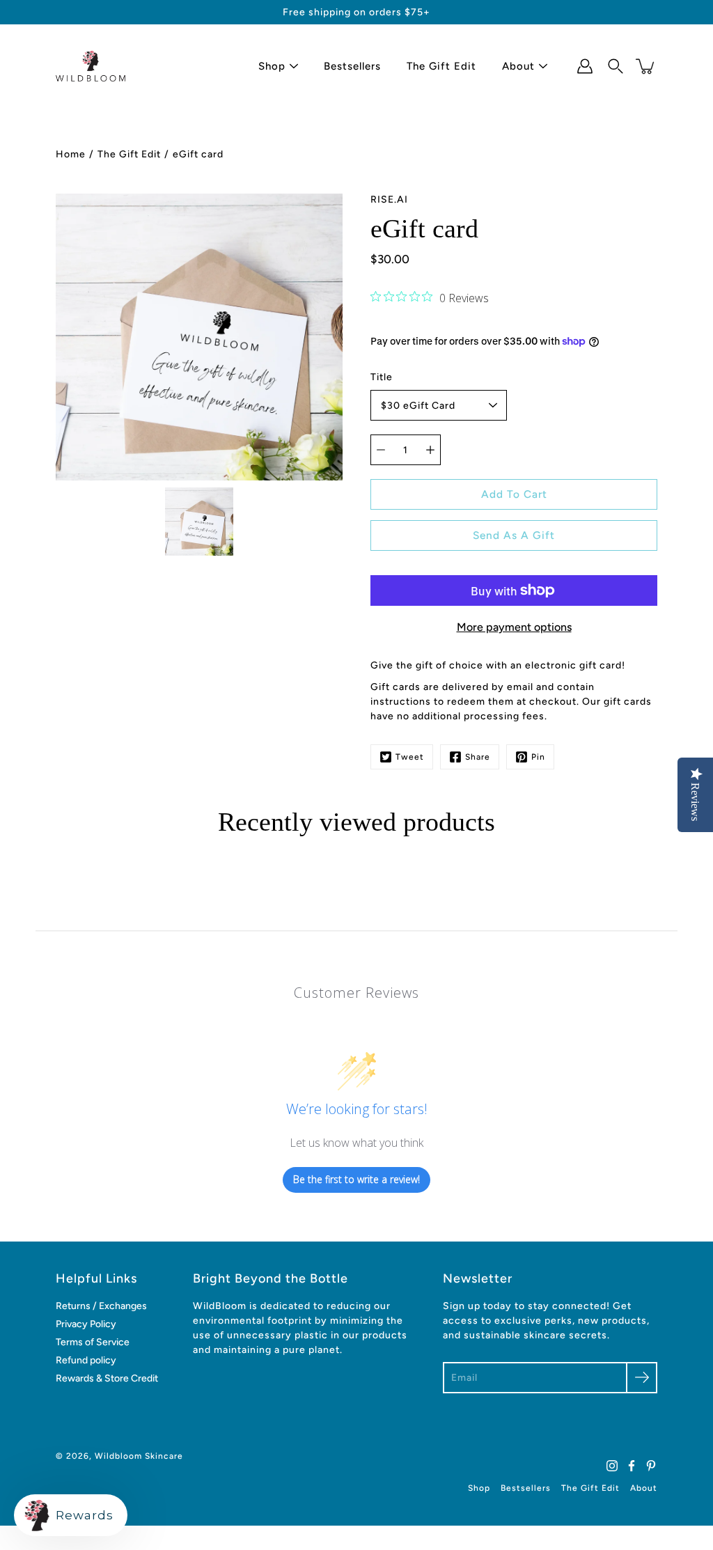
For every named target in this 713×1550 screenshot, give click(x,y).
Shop (271, 66)
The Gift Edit (441, 66)
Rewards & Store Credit (107, 1378)
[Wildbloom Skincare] (90, 66)
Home (71, 154)
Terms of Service (93, 1342)
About (518, 66)
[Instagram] (612, 1465)
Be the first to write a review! (356, 1179)
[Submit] (641, 1377)
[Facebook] (631, 1465)
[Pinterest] (651, 1465)
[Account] (585, 66)
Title (381, 377)
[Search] (615, 66)
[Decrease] (380, 450)
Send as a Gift (514, 535)
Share (477, 757)
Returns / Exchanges (101, 1306)
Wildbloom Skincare (139, 1456)
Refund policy (86, 1360)
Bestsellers (352, 66)
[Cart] (646, 66)
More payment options (514, 627)
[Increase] (430, 450)
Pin (538, 757)
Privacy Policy (86, 1324)
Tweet (409, 757)
